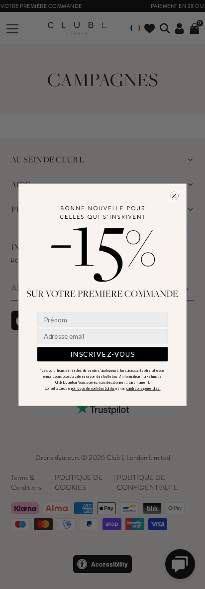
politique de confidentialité (93, 388)
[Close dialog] (174, 195)
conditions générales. (143, 388)
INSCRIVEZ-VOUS (102, 354)
